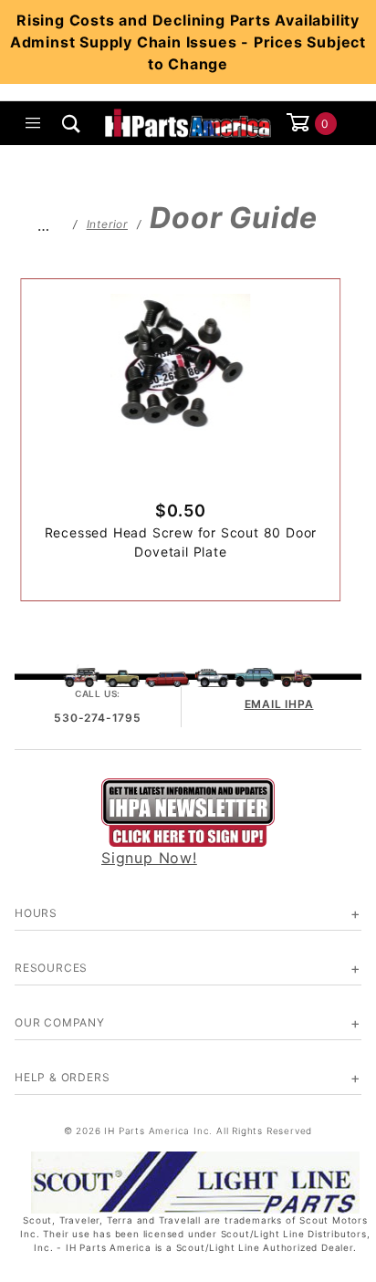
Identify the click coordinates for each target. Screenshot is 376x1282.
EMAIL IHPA (279, 704)
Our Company (60, 1022)
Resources (51, 968)
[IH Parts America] (188, 121)
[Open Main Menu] (34, 123)
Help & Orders (62, 1077)
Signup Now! (149, 858)
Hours (36, 913)
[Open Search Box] (72, 123)
